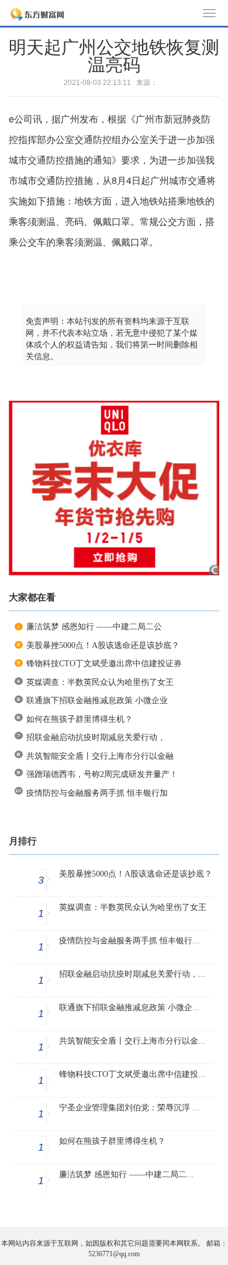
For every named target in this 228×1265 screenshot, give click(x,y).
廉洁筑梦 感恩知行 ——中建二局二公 (94, 626)
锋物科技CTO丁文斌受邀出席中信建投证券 (104, 663)
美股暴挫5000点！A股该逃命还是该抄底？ (102, 645)
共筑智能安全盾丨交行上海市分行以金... (132, 1040)
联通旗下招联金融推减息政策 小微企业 (97, 700)
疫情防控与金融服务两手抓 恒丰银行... (129, 940)
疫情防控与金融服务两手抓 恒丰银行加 (97, 793)
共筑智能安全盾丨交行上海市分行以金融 (100, 756)
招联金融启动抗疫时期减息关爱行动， (95, 737)
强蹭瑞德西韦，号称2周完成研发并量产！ (102, 774)
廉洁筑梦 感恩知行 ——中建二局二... (126, 1174)
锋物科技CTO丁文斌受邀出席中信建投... (132, 1074)
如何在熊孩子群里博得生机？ (79, 719)
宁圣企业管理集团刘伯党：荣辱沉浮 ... (129, 1107)
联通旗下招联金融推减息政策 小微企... (129, 1007)
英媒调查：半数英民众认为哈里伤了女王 (100, 682)
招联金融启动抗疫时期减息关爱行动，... (132, 974)
